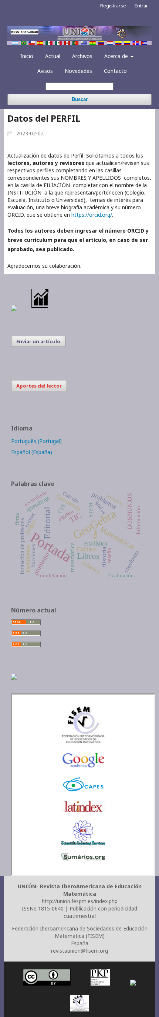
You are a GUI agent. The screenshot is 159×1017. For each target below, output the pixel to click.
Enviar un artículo (38, 341)
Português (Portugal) (36, 441)
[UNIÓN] (83, 742)
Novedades (78, 70)
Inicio (26, 56)
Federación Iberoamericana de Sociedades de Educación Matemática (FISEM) (80, 932)
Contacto (115, 70)
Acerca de (116, 56)
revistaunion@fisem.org (79, 950)
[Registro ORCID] (14, 677)
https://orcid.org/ (91, 214)
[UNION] (83, 858)
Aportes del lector (39, 385)
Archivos (82, 56)
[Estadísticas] (40, 308)
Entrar (141, 5)
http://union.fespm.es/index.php (80, 901)
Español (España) (31, 452)
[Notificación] (14, 308)
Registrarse (113, 5)
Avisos (45, 70)
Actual (52, 56)
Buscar (80, 99)
